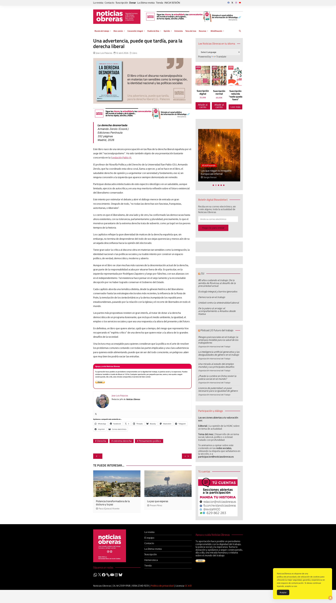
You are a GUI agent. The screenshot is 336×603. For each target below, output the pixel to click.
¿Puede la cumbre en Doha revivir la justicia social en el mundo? (217, 377)
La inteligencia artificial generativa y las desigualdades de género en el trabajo (218, 353)
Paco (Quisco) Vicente (109, 508)
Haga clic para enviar (213, 227)
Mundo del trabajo (101, 31)
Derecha (101, 440)
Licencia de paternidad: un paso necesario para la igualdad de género (218, 389)
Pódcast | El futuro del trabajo (217, 330)
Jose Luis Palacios (104, 53)
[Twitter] (96, 414)
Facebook (228, 3)
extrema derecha (122, 440)
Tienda (159, 2)
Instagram (236, 3)
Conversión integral (135, 31)
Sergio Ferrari (210, 177)
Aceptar (283, 592)
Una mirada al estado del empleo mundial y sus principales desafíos (216, 365)
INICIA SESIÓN (172, 2)
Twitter (232, 3)
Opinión (167, 31)
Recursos (202, 31)
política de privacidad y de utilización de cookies (298, 576)
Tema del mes (190, 31)
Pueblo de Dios (153, 31)
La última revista (146, 2)
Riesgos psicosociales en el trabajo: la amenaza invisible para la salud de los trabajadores (218, 340)
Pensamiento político (150, 440)
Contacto (109, 2)
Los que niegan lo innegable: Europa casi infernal (216, 172)
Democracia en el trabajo (211, 297)
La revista (98, 2)
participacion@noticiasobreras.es (216, 456)
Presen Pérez (156, 505)
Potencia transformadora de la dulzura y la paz (113, 502)
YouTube (240, 3)
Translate (221, 56)
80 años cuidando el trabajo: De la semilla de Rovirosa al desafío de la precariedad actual (217, 283)
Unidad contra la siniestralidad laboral (218, 302)
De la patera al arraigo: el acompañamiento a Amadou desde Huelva (217, 311)
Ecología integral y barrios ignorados (217, 291)
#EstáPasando (216, 31)
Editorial (202, 425)
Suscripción (122, 2)
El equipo (149, 537)
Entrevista (178, 31)
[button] (213, 185)
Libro (134, 53)
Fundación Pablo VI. (121, 157)
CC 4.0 (188, 585)
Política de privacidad (162, 585)
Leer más (235, 106)
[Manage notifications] (330, 598)
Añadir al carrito (203, 105)
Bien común (118, 31)
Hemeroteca (151, 560)
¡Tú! (202, 273)
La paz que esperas (157, 501)
